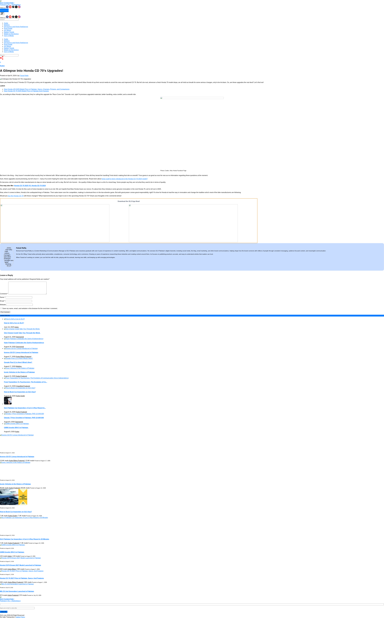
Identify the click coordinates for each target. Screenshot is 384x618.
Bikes (22, 356)
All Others (7, 30)
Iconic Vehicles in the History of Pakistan (19, 372)
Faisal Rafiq (24, 75)
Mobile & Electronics (11, 34)
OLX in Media (9, 36)
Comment (4, 294)
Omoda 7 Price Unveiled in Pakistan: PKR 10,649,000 (24, 418)
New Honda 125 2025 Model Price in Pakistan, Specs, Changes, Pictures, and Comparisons (36, 89)
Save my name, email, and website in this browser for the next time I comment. (30, 308)
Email (2, 301)
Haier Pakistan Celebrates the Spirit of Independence (24, 343)
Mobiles (7, 25)
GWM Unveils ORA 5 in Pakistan (16, 427)
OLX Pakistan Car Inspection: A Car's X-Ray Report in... (25, 408)
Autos (6, 23)
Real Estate (8, 28)
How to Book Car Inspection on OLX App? (20, 392)
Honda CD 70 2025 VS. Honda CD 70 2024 (30, 185)
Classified (19, 386)
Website (3, 304)
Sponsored (20, 337)
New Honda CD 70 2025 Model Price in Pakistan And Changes (26, 91)
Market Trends (9, 32)
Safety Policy (20, 617)
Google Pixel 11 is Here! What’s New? (18, 362)
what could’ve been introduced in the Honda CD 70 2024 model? (125, 179)
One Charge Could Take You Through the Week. (22, 333)
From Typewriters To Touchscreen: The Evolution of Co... (25, 382)
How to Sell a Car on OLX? (14, 323)
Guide (22, 396)
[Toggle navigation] (2, 13)
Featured (28, 356)
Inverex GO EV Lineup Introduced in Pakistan (21, 352)
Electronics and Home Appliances (16, 27)
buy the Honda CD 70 (15, 196)
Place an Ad (4, 9)
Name (2, 297)
